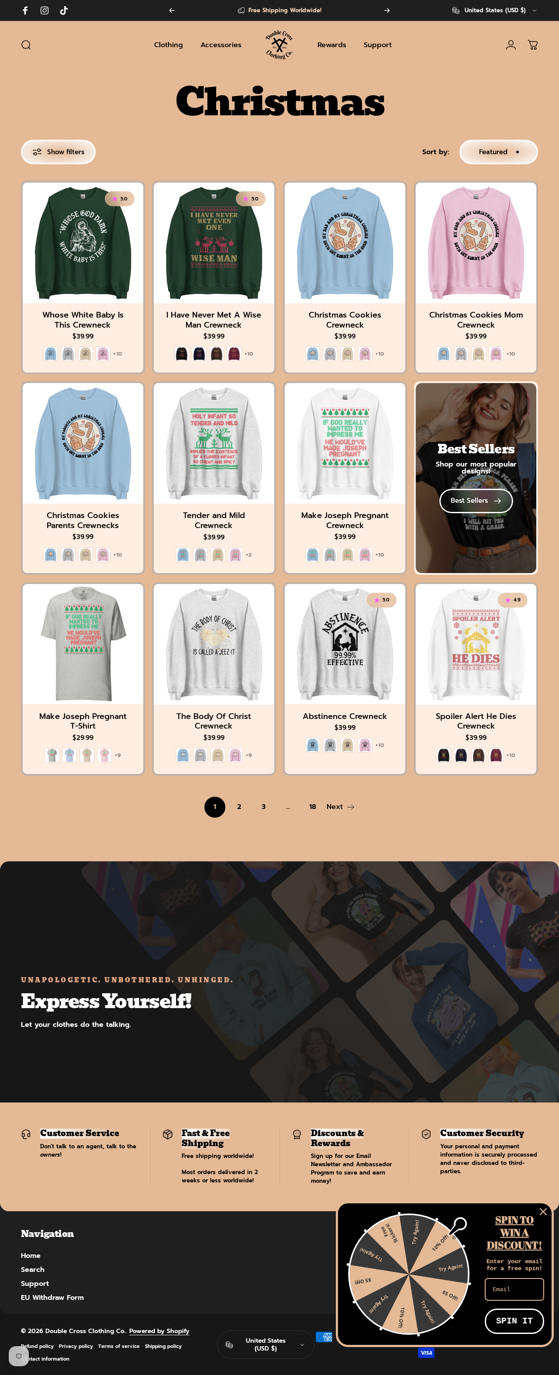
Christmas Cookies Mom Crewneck (476, 320)
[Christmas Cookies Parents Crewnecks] (83, 443)
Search (33, 1269)
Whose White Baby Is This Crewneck (83, 320)
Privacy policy (76, 1346)
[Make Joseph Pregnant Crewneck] (345, 443)
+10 (118, 353)
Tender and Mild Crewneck (214, 520)
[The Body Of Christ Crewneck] (214, 644)
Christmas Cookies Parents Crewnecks (83, 520)
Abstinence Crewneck (345, 716)
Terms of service (119, 1346)
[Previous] (172, 10)
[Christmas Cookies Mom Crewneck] (476, 243)
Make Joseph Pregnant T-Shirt (83, 721)
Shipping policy (163, 1346)
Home (31, 1255)
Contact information (45, 1359)
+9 (118, 755)
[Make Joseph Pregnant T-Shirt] (83, 644)
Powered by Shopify (159, 1331)
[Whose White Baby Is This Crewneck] (83, 243)
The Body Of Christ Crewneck (213, 721)
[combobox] (495, 10)
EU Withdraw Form (52, 1297)
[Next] (387, 10)
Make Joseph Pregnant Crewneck (345, 520)
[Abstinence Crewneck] (345, 644)
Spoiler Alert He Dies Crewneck (476, 721)
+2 (249, 554)
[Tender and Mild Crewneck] (214, 443)
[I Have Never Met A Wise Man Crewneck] (214, 243)
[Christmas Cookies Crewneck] (345, 243)
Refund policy (37, 1346)
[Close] (543, 1211)
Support (35, 1283)
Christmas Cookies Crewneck (345, 320)
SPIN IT (514, 1321)
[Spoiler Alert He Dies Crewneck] (476, 644)
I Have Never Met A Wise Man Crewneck (213, 320)
